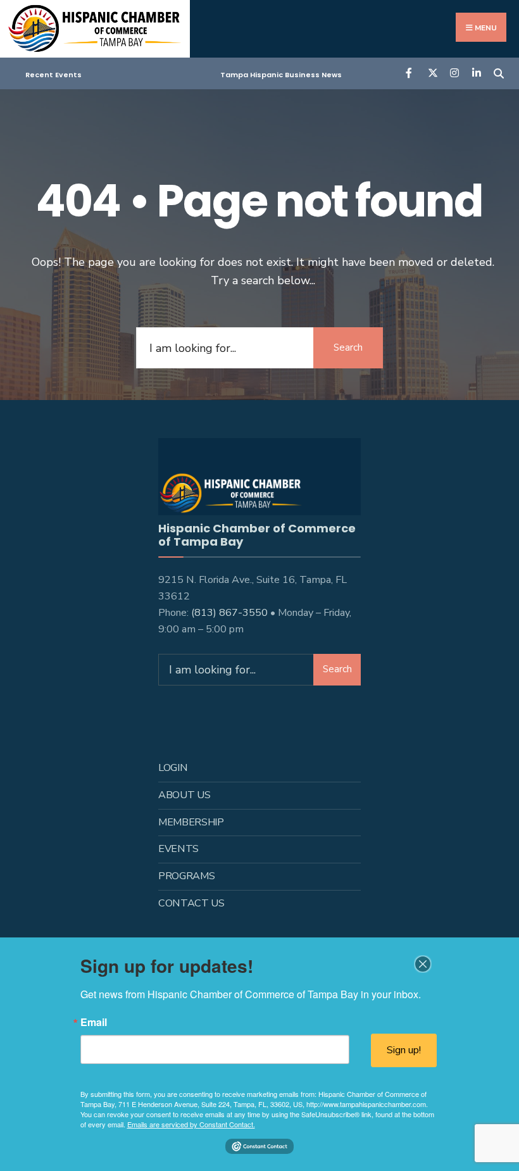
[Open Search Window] (498, 72)
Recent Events (53, 75)
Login (172, 768)
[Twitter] (432, 72)
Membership (191, 822)
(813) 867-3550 (229, 613)
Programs (186, 876)
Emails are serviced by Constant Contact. (191, 1124)
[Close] (422, 964)
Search (348, 347)
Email (93, 1022)
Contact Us (191, 903)
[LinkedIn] (476, 72)
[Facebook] (410, 72)
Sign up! (404, 1050)
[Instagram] (454, 72)
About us (184, 795)
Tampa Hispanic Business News (281, 75)
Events (178, 849)
